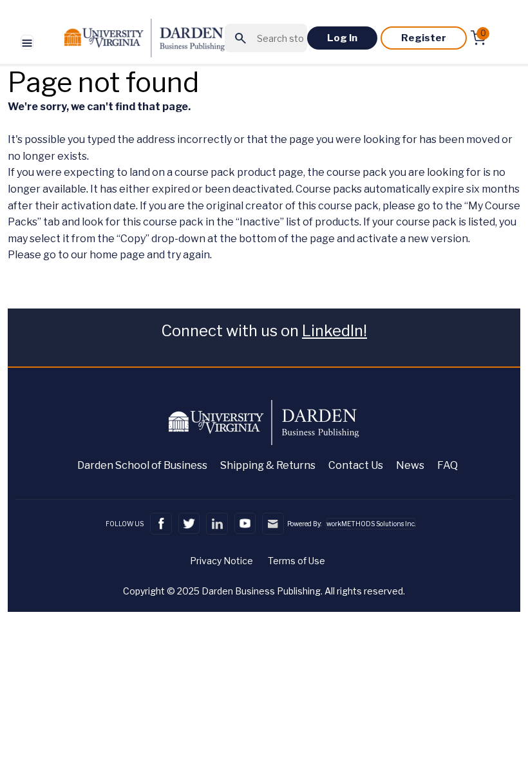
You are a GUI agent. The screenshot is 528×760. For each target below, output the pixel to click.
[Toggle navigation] (27, 42)
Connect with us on (264, 330)
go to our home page (94, 255)
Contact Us (355, 465)
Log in (342, 38)
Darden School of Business (142, 465)
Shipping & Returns (268, 465)
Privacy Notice (221, 560)
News (410, 465)
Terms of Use (296, 560)
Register (423, 38)
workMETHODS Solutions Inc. (370, 523)
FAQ (447, 465)
